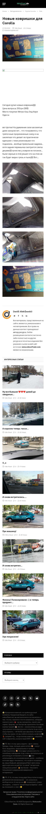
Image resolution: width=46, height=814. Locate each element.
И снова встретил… (12, 565)
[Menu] (4, 4)
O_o (4, 463)
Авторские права (9, 792)
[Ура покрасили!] (23, 621)
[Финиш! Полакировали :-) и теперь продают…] (23, 584)
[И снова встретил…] (23, 550)
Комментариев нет (11, 30)
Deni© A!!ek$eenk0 (22, 311)
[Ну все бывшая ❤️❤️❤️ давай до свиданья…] (23, 376)
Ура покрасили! (10, 637)
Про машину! (9, 531)
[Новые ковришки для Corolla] (23, 48)
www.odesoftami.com (31, 347)
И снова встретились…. (14, 497)
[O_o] (23, 448)
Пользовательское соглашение (18, 794)
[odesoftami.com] (23, 4)
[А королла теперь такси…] (23, 413)
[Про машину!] (23, 516)
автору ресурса (19, 332)
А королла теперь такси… (15, 429)
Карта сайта (29, 797)
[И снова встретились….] (23, 482)
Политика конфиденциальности (29, 792)
